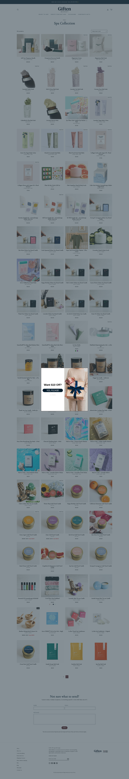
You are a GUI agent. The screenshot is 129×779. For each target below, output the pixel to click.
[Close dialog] (85, 370)
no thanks (53, 395)
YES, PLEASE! (52, 390)
